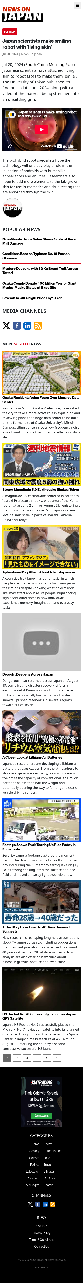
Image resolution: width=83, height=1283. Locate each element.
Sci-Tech (33, 1178)
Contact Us (41, 1246)
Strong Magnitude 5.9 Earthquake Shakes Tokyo (40, 489)
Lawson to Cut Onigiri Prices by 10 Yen (32, 298)
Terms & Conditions (41, 1239)
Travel (47, 1164)
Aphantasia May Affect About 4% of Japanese (38, 572)
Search (48, 1185)
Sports (48, 1144)
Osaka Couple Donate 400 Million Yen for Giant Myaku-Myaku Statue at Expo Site (39, 285)
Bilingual (49, 1171)
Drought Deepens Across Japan (27, 674)
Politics (34, 1164)
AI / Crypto (32, 1185)
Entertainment (53, 1151)
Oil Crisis (49, 1178)
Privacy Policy (42, 1233)
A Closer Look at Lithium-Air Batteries (32, 757)
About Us (41, 1226)
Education (32, 1171)
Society (34, 1151)
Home (35, 1144)
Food (47, 1158)
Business (33, 1158)
